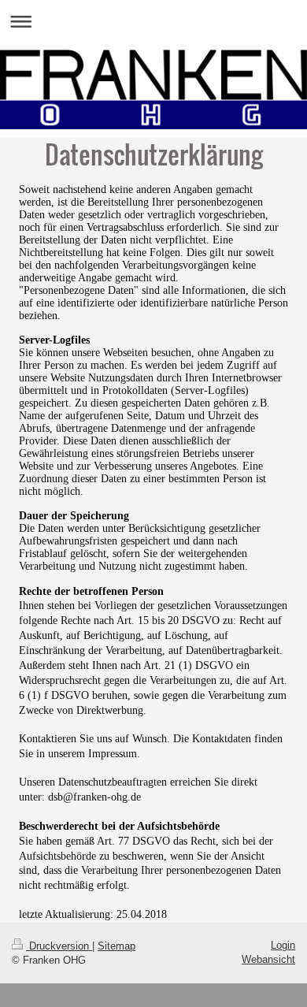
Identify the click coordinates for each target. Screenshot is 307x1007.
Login (283, 945)
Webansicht (268, 959)
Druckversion (59, 946)
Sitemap (116, 946)
